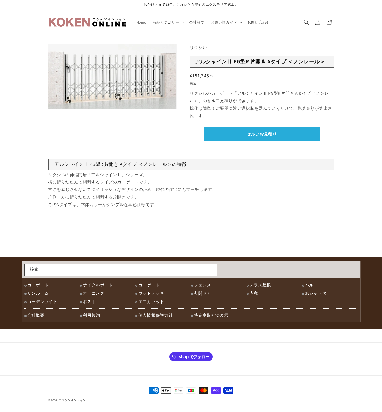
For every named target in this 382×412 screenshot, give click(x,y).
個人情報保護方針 (155, 315)
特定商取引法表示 (211, 315)
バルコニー (316, 285)
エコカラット (151, 301)
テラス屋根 (260, 285)
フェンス (202, 285)
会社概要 (35, 315)
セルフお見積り (262, 134)
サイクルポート (98, 285)
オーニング (93, 293)
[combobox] (121, 270)
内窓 (253, 293)
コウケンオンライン (72, 400)
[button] (167, 22)
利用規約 (91, 315)
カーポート (38, 285)
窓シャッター (318, 293)
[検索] (211, 269)
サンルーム (38, 293)
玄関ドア (202, 293)
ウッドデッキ (151, 293)
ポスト (89, 301)
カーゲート (149, 285)
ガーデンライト (42, 301)
